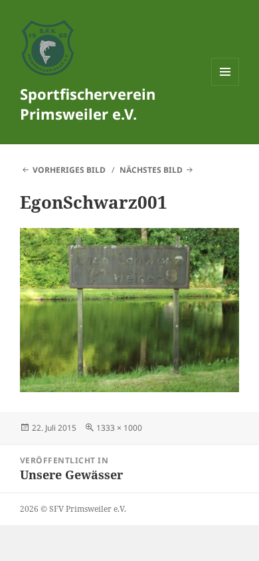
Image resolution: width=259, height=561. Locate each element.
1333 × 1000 (119, 427)
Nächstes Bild (151, 169)
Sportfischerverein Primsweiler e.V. (87, 104)
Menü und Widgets (225, 85)
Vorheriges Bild (69, 169)
